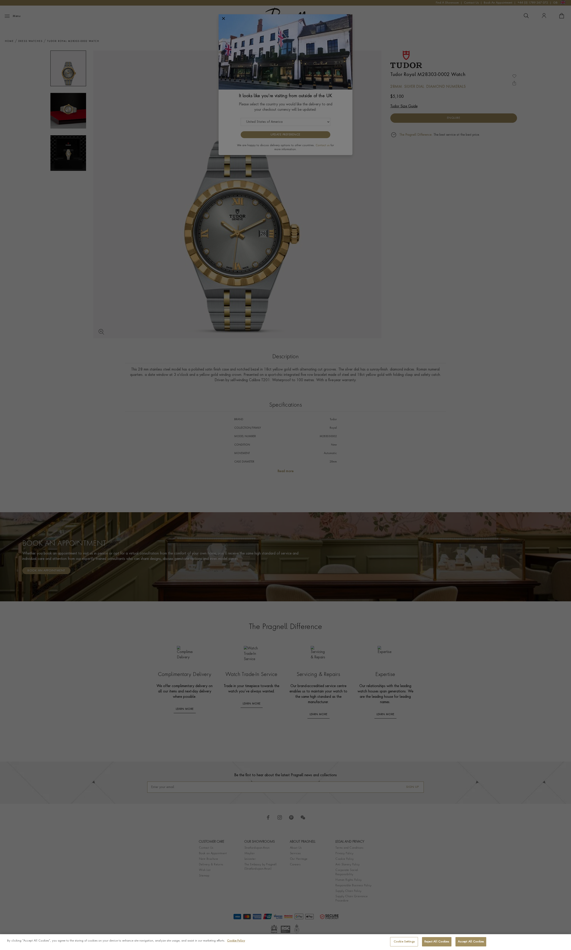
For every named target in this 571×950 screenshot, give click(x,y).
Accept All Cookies (471, 941)
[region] (285, 942)
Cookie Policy (236, 940)
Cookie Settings (404, 941)
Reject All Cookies (436, 941)
